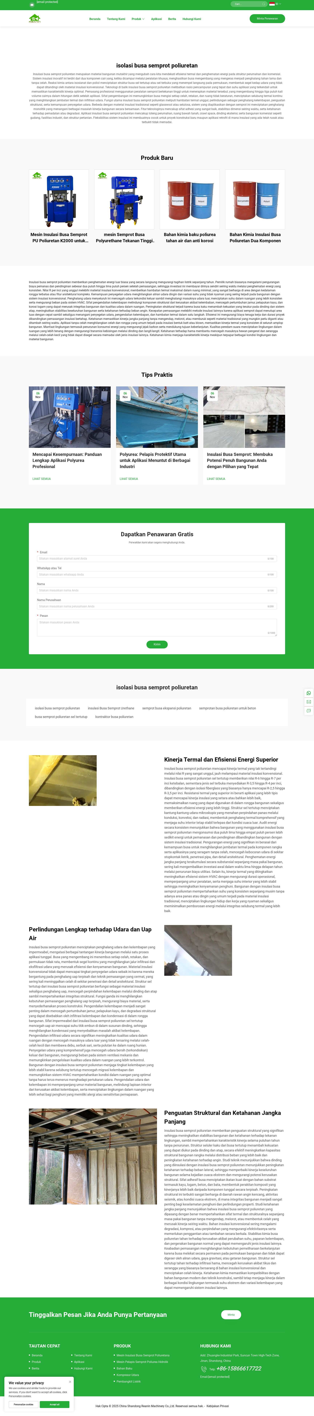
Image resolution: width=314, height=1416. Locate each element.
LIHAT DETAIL (59, 199)
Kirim (157, 644)
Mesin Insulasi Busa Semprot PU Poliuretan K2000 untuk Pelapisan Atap (59, 238)
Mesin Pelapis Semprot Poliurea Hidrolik (142, 1362)
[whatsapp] (308, 693)
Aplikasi (156, 19)
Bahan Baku (124, 1368)
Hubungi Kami (192, 19)
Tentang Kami (116, 19)
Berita (172, 19)
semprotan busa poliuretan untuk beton (227, 708)
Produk (136, 19)
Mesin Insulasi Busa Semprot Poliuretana (143, 1355)
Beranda (94, 19)
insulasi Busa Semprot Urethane (111, 708)
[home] (35, 18)
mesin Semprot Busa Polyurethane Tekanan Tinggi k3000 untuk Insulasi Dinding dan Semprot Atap (124, 238)
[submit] (264, 4)
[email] (308, 702)
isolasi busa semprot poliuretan (57, 708)
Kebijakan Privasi (218, 1406)
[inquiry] (308, 710)
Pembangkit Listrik (129, 1381)
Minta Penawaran (267, 18)
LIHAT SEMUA (42, 479)
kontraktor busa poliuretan (114, 717)
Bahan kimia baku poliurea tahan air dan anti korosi (190, 237)
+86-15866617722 (238, 1368)
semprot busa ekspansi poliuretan (166, 708)
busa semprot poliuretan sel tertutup (61, 717)
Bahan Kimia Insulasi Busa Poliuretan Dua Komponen (255, 237)
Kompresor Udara (128, 1375)
